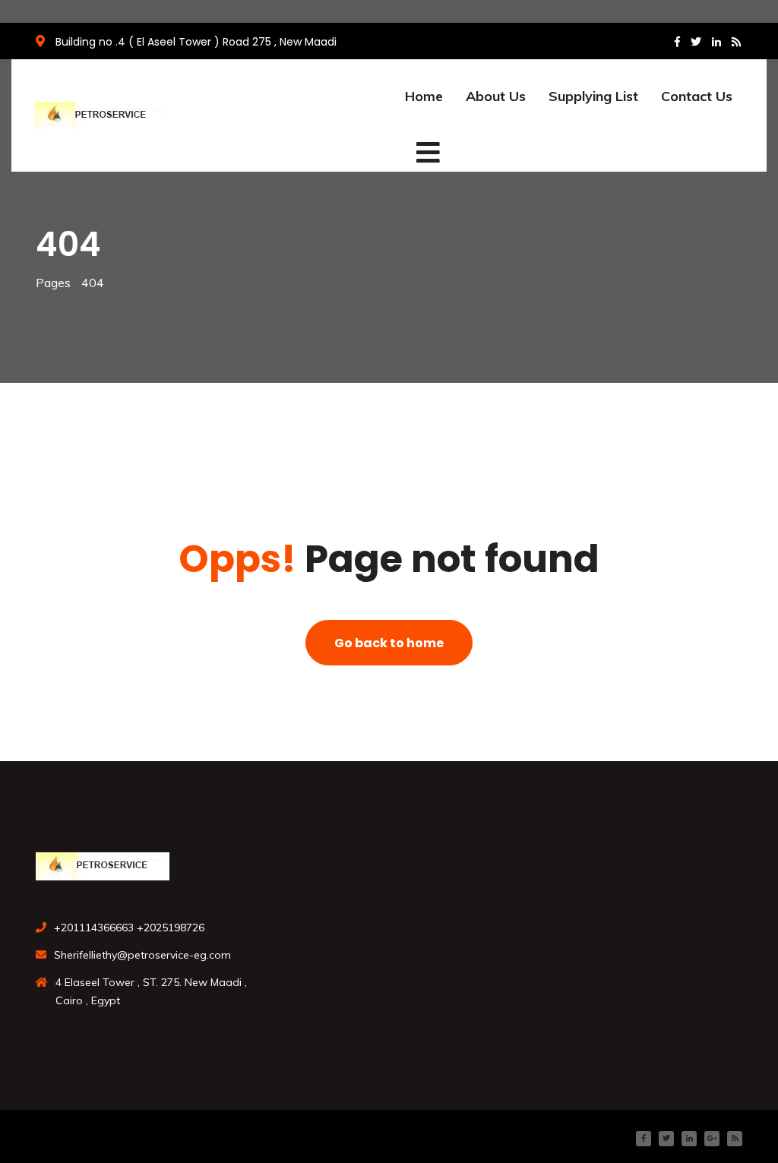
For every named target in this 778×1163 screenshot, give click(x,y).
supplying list (593, 96)
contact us (696, 96)
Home (424, 96)
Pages (53, 282)
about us (496, 96)
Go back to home (389, 643)
